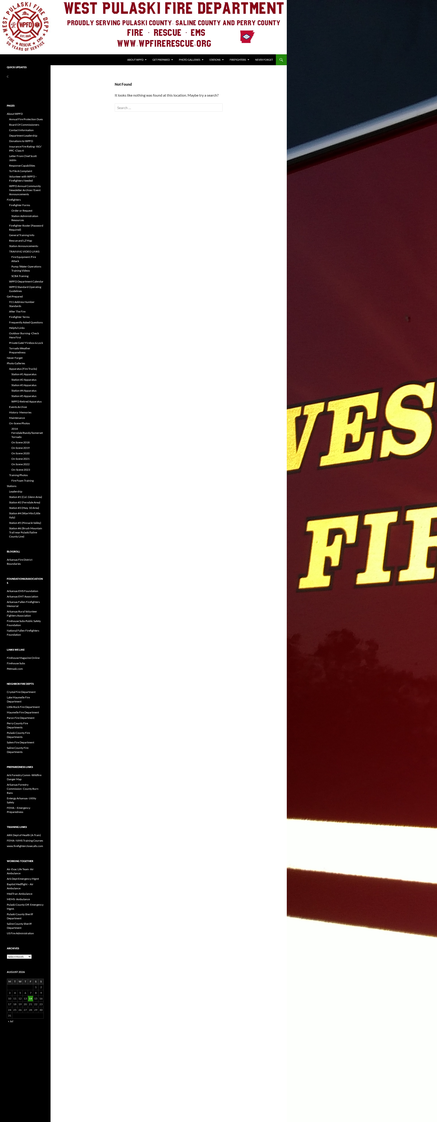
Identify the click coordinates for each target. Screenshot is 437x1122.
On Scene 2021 (20, 458)
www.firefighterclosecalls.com (25, 846)
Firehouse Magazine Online (23, 658)
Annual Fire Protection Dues (26, 119)
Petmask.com (15, 668)
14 (30, 998)
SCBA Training (19, 276)
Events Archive (18, 407)
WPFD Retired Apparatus (26, 401)
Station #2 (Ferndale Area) (24, 502)
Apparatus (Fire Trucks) (23, 368)
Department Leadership (23, 135)
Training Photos (18, 475)
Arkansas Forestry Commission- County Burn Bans (22, 789)
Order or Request (21, 210)
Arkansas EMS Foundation (22, 591)
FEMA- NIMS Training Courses (25, 840)
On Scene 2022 (20, 464)
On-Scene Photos (19, 423)
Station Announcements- (24, 246)
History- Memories (20, 412)
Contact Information (21, 130)
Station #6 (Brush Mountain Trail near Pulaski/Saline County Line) (25, 532)
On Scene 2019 (20, 448)
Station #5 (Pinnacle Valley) (25, 523)
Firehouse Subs (16, 663)
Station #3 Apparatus (23, 385)
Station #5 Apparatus (23, 396)
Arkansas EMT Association (22, 596)
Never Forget (264, 59)
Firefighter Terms (19, 317)
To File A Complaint (20, 171)
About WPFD (135, 59)
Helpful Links (17, 328)
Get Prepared (161, 59)
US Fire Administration (20, 933)
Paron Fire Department (20, 718)
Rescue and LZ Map (20, 240)
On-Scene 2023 (20, 469)
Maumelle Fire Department (23, 712)
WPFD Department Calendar (26, 281)
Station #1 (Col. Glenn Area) (25, 497)
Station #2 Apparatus (23, 379)
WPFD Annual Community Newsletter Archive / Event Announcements (25, 190)
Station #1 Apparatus (23, 374)
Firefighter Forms (19, 205)
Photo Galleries (189, 59)
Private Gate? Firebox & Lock (26, 343)
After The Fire (17, 311)
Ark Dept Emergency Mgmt (23, 878)
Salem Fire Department (20, 742)
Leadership (15, 491)
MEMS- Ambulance (18, 899)
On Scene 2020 (20, 453)
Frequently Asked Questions (26, 322)
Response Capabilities (22, 165)
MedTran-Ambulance (19, 893)
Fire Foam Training (22, 480)
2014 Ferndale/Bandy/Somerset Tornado (27, 433)
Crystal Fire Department (21, 692)
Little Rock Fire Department (23, 707)
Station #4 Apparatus (23, 390)
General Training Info (21, 235)
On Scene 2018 (20, 442)
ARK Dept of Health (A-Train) (24, 835)
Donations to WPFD (21, 141)
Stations (215, 59)
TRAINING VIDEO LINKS (24, 251)
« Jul (10, 1021)
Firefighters (238, 59)
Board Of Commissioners (24, 124)
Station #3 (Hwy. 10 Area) (24, 508)
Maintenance (17, 418)
